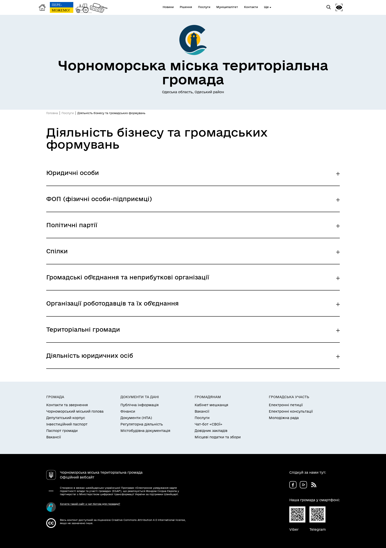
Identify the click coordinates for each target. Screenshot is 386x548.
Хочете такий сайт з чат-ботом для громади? (90, 503)
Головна (52, 113)
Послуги (68, 113)
